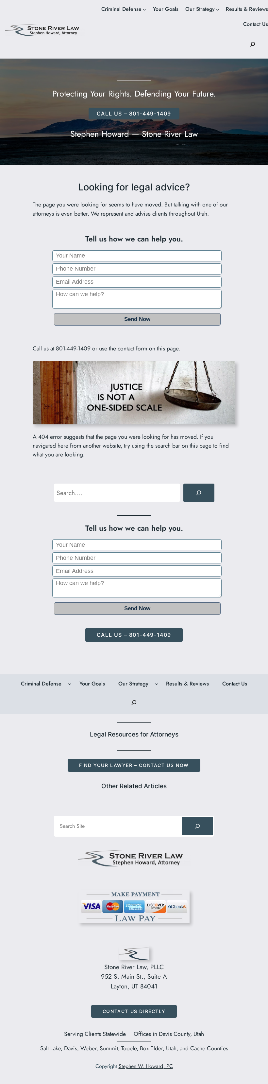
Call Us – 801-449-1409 (134, 634)
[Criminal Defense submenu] (144, 9)
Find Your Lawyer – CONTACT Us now (134, 765)
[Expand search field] (252, 44)
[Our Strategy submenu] (217, 9)
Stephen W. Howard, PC (146, 1066)
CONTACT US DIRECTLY (134, 1011)
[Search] (198, 493)
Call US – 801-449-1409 (134, 113)
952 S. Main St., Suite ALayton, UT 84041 (134, 981)
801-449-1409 (73, 348)
